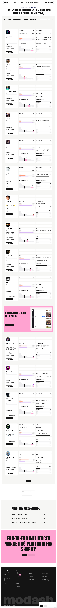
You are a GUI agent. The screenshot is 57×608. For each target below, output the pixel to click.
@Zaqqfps (9, 291)
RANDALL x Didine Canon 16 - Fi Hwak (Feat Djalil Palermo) (45, 37)
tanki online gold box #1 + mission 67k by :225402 (44, 373)
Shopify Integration (32, 579)
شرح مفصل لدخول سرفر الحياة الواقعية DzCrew (42, 376)
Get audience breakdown (11, 49)
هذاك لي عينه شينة (38, 206)
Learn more (50, 605)
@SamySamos (9, 352)
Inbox (30, 577)
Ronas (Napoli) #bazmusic (40, 96)
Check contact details (10, 48)
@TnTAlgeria (9, 73)
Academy (17, 587)
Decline (45, 605)
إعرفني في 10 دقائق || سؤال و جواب (41, 69)
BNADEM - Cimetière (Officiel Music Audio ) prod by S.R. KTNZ (45, 120)
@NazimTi (9, 380)
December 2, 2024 (39, 460)
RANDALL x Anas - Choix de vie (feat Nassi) (43, 39)
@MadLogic (9, 152)
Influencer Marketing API (46, 577)
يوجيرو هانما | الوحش (39, 147)
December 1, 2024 (39, 462)
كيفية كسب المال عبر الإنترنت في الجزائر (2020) (42, 345)
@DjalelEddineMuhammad (11, 467)
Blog (17, 572)
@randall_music (9, 44)
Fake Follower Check (45, 572)
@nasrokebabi (9, 98)
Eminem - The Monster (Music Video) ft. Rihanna (43, 177)
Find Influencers (24, 7)
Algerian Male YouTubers (27, 495)
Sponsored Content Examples (47, 580)
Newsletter (18, 577)
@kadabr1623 (9, 208)
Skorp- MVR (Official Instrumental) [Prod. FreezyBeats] (44, 230)
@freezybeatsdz (10, 237)
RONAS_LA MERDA (39, 93)
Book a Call (18, 586)
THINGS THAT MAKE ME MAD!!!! (41, 346)
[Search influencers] (52, 19)
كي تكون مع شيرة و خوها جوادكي (40, 203)
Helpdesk (17, 583)
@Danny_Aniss (9, 410)
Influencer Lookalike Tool (46, 579)
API (16, 579)
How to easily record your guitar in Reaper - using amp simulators (46, 400)
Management (31, 576)
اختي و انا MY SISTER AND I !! (40, 348)
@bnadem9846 (9, 127)
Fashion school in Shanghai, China (41, 260)
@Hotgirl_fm (9, 264)
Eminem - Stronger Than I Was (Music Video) (43, 176)
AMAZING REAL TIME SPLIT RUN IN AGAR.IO (43, 435)
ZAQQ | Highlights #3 (39, 287)
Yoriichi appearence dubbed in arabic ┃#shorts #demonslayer (45, 150)
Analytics (30, 573)
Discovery (30, 572)
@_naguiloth (9, 183)
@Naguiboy (9, 181)
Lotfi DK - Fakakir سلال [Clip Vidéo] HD (42, 174)
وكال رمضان (37, 204)
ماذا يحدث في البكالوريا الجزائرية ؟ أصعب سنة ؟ (42, 66)
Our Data (17, 576)
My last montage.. (39, 284)
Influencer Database (45, 573)
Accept (41, 605)
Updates (17, 573)
